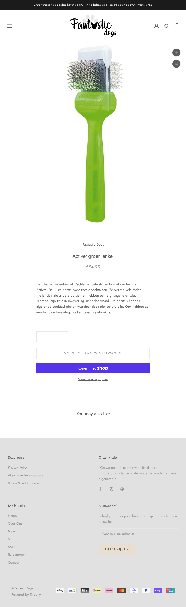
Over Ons (15, 523)
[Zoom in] (176, 52)
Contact (13, 562)
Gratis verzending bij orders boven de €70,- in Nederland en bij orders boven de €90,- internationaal (93, 5)
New (11, 531)
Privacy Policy (18, 467)
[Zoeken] (166, 25)
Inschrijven (117, 549)
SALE (11, 546)
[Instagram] (111, 489)
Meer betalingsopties (93, 379)
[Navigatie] (9, 26)
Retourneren (17, 554)
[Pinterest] (122, 489)
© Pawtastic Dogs (22, 588)
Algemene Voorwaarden (25, 475)
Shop (11, 539)
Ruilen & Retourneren (23, 482)
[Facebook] (100, 489)
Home (12, 515)
